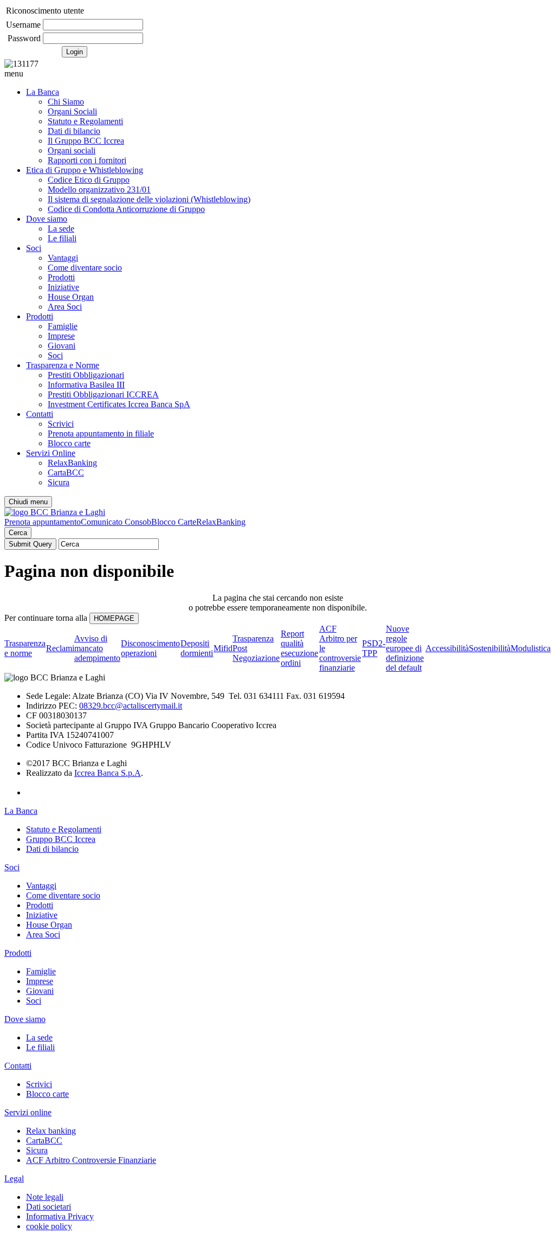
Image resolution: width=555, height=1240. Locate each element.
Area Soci (65, 306)
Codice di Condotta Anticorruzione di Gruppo (126, 209)
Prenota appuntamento (42, 521)
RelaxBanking (72, 462)
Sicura (58, 482)
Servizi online (27, 1112)
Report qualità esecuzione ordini (299, 648)
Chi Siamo (66, 101)
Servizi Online (50, 453)
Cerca (18, 533)
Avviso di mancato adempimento (97, 648)
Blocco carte (69, 443)
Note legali (44, 1197)
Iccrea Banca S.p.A (107, 773)
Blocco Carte (173, 521)
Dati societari (48, 1206)
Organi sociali (71, 150)
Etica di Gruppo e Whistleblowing (84, 170)
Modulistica (531, 648)
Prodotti (61, 277)
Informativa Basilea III (86, 384)
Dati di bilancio (74, 131)
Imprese (61, 335)
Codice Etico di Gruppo (89, 179)
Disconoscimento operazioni (150, 648)
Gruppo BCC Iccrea (60, 839)
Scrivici (61, 423)
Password (24, 38)
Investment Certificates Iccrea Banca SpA (119, 404)
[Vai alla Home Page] (54, 512)
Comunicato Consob (116, 521)
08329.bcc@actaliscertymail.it (130, 705)
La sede (61, 228)
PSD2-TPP (373, 648)
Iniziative (63, 287)
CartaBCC (66, 472)
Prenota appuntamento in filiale (101, 433)
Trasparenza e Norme (62, 365)
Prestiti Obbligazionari (86, 375)
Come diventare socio (85, 267)
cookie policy (49, 1226)
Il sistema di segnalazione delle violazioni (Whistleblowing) (149, 199)
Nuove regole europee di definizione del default (405, 648)
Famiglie (63, 326)
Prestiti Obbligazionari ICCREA (103, 394)
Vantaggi (63, 257)
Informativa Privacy (60, 1216)
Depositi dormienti (196, 648)
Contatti (39, 414)
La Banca (42, 92)
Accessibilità (447, 648)
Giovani (61, 345)
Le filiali (62, 238)
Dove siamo (46, 218)
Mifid (223, 648)
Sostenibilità (490, 648)
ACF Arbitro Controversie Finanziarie (91, 1160)
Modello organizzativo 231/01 (99, 189)
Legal (14, 1178)
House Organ (71, 296)
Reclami (60, 648)
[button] (277, 74)
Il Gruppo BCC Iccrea (86, 140)
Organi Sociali (72, 111)
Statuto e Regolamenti (85, 121)
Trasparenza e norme (25, 648)
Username (23, 24)
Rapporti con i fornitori (87, 160)
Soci (33, 248)
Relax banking (51, 1130)
